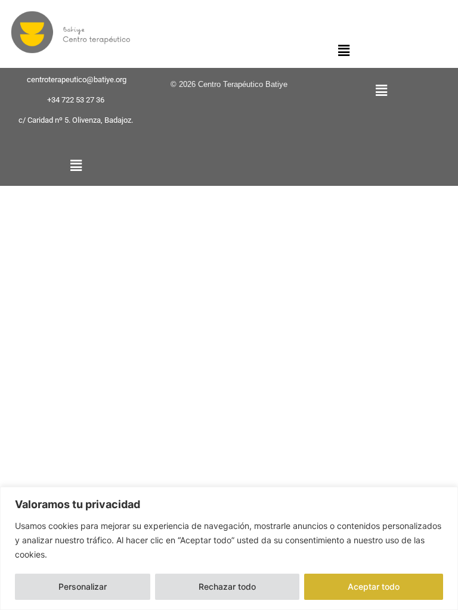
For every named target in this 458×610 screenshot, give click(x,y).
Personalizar (82, 586)
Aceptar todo (374, 586)
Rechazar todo (227, 586)
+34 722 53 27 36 (75, 99)
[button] (344, 50)
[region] (229, 548)
